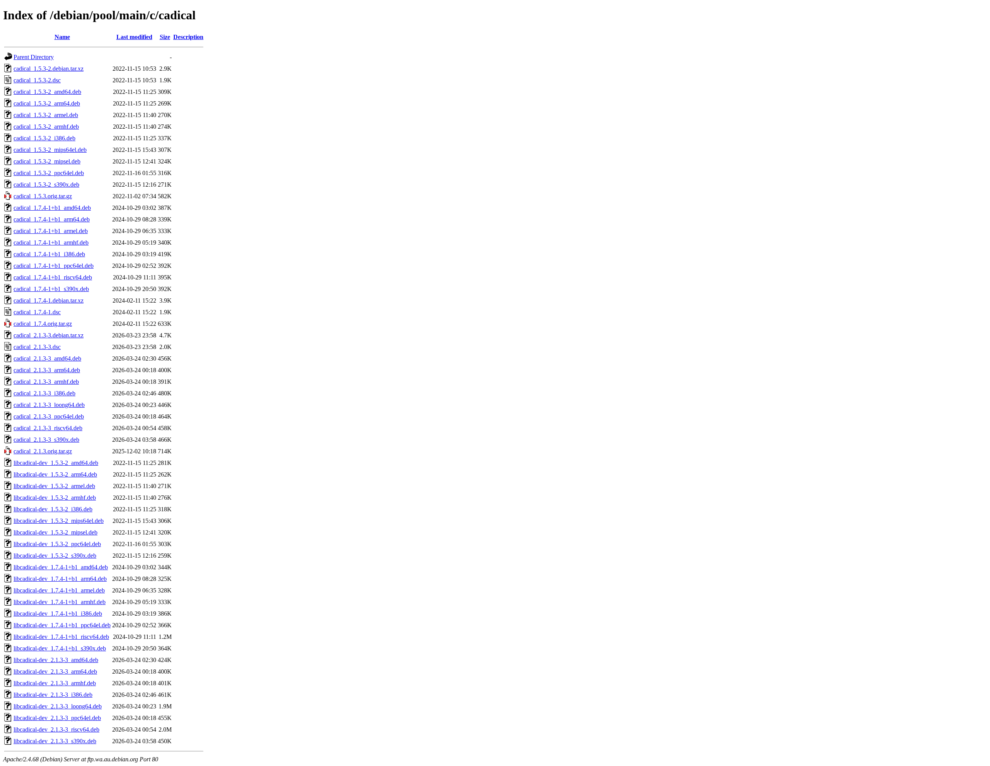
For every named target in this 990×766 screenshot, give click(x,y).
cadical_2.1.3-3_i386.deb (44, 393)
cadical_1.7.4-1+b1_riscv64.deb (53, 277)
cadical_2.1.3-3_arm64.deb (47, 370)
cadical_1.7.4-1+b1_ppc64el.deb (54, 265)
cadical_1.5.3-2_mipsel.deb (47, 161)
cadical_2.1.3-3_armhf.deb (46, 381)
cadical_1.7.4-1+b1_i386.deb (49, 254)
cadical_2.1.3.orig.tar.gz (43, 451)
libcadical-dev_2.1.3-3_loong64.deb (58, 706)
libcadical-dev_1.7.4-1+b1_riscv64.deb (61, 636)
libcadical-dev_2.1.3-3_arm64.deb (55, 671)
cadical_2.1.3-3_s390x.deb (46, 439)
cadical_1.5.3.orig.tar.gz (43, 196)
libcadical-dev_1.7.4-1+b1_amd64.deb (61, 567)
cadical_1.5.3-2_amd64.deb (47, 92)
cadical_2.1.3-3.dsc (37, 347)
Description (188, 37)
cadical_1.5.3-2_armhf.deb (46, 126)
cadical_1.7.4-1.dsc (37, 312)
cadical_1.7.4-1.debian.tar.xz (49, 300)
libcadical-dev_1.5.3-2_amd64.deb (56, 463)
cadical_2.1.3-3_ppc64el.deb (49, 416)
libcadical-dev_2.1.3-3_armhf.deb (55, 683)
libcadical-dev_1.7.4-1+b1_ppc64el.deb (62, 625)
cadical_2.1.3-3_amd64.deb (47, 358)
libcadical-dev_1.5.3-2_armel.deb (54, 486)
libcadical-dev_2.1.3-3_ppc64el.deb (57, 718)
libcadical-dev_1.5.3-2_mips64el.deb (59, 520)
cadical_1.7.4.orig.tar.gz (43, 323)
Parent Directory (34, 57)
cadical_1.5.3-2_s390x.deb (46, 184)
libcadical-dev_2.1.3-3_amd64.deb (56, 660)
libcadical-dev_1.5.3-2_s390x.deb (55, 555)
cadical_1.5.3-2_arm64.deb (47, 103)
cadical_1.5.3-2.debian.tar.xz (49, 68)
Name (62, 37)
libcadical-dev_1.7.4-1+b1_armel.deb (59, 590)
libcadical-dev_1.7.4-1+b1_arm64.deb (60, 578)
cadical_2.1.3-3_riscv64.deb (48, 428)
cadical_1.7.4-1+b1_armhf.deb (51, 242)
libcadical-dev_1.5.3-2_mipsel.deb (55, 532)
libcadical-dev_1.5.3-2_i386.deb (53, 509)
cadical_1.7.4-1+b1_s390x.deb (51, 289)
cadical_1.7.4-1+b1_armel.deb (51, 231)
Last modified (134, 37)
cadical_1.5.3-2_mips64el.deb (50, 149)
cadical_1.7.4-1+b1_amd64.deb (52, 207)
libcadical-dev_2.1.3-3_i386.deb (53, 694)
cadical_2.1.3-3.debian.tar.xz (49, 335)
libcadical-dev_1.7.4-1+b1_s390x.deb (60, 648)
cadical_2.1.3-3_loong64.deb (49, 405)
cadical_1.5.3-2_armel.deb (46, 115)
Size (165, 37)
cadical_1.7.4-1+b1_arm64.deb (52, 219)
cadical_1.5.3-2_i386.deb (44, 138)
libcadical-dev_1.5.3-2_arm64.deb (55, 474)
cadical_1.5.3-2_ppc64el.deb (49, 173)
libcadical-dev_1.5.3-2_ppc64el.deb (57, 544)
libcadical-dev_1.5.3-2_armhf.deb (55, 497)
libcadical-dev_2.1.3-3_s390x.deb (55, 741)
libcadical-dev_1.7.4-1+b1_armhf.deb (60, 602)
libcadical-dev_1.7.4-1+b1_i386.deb (58, 613)
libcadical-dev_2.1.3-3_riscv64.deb (56, 729)
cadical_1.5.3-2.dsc (37, 80)
